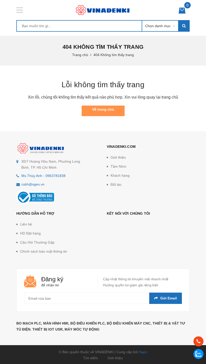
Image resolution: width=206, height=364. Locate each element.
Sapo (143, 352)
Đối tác (116, 185)
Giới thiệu (118, 157)
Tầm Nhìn (118, 166)
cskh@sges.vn (32, 184)
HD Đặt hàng (30, 233)
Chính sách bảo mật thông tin (43, 251)
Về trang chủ (103, 109)
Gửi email (168, 298)
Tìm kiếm (90, 358)
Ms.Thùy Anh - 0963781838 (43, 176)
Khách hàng (120, 175)
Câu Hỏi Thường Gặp (37, 242)
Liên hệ (26, 224)
